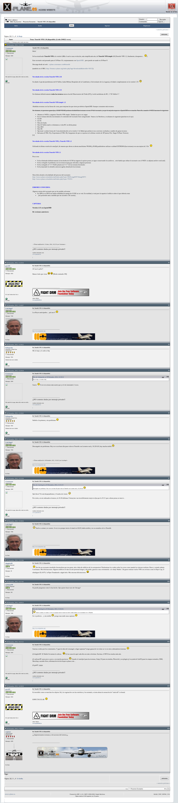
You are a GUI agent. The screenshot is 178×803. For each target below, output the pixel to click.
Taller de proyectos (15, 21)
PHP (160, 794)
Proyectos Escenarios (29, 21)
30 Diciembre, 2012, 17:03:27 (15, 728)
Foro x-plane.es (12, 20)
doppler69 (8, 563)
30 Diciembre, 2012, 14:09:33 (15, 602)
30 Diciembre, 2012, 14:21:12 (15, 642)
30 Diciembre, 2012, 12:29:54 (15, 370)
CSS (168, 794)
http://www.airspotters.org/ (39, 331)
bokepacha (9, 348)
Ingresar (107, 25)
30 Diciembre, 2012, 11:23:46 (15, 45)
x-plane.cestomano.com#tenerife (59, 64)
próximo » (166, 30)
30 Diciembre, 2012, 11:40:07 (15, 305)
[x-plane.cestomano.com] (6, 81)
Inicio (16, 25)
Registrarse (146, 25)
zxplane (8, 732)
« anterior (159, 30)
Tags (71, 25)
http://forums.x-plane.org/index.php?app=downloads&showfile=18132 (69, 68)
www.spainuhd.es (36, 254)
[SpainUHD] (6, 299)
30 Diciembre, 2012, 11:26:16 (15, 263)
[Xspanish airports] (6, 364)
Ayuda (40, 25)
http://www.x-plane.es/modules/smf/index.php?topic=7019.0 (52, 179)
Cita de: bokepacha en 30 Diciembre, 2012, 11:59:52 (48, 377)
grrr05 (7, 266)
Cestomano (9, 48)
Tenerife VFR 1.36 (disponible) (46, 21)
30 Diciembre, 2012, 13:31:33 (15, 439)
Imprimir (164, 34)
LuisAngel (8, 308)
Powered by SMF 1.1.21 (76, 794)
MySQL (156, 794)
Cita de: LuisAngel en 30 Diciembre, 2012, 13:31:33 (48, 485)
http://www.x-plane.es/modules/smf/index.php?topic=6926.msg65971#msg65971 (59, 177)
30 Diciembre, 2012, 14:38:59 (15, 686)
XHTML (164, 794)
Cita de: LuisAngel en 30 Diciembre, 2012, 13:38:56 (48, 609)
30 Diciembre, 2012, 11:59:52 (15, 344)
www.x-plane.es (10, 794)
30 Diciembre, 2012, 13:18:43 (15, 413)
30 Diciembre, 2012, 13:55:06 (15, 560)
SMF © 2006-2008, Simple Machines (94, 794)
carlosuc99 (9, 585)
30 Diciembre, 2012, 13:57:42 (15, 581)
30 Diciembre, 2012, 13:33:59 (15, 478)
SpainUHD (80, 60)
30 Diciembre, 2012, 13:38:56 (15, 521)
